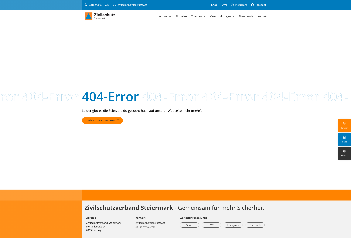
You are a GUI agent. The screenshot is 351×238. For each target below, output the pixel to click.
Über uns (161, 16)
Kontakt (262, 16)
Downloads (246, 16)
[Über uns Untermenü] (170, 16)
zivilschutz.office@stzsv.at (150, 222)
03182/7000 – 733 (145, 227)
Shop (214, 4)
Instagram (233, 225)
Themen (196, 16)
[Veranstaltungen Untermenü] (233, 16)
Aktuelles (181, 16)
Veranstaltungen (220, 16)
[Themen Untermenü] (204, 16)
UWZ (224, 4)
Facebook (255, 225)
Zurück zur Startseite (100, 120)
